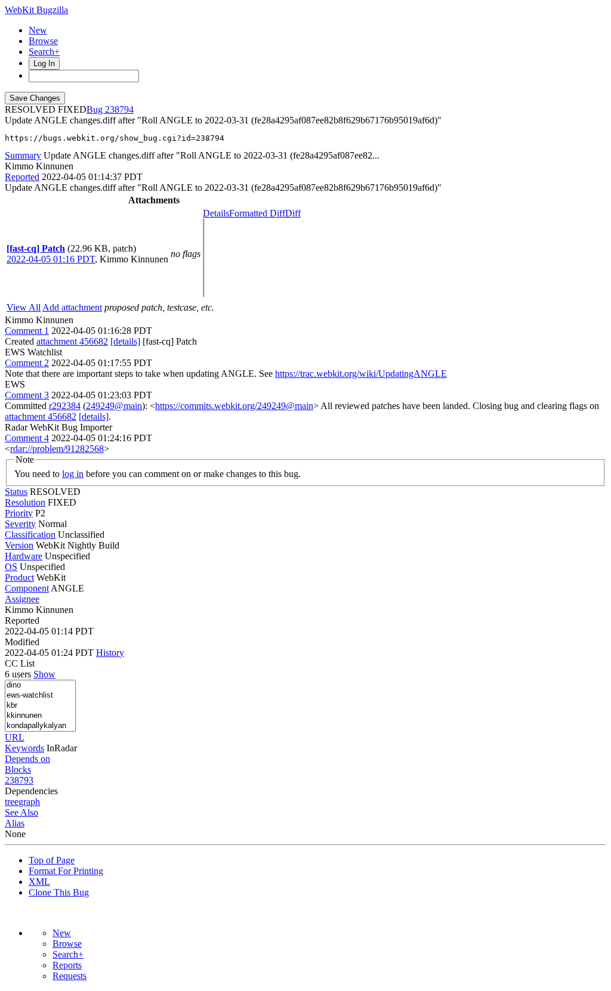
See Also (21, 812)
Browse (43, 41)
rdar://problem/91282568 (57, 449)
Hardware (23, 556)
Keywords (24, 748)
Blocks (18, 769)
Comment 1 (27, 331)
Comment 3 (27, 395)
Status (16, 492)
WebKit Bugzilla (36, 10)
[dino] (40, 685)
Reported (22, 177)
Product (19, 577)
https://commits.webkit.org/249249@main (234, 406)
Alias (14, 823)
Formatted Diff (257, 213)
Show (44, 674)
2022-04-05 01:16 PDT (51, 259)
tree (11, 802)
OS (11, 567)
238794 (119, 109)
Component (27, 588)
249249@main (114, 406)
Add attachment (72, 307)
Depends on (27, 759)
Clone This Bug (59, 892)
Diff (293, 213)
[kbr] (40, 706)
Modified (22, 642)
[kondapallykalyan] (40, 726)
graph (29, 802)
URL (14, 737)
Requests (70, 976)
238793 (19, 780)
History (110, 653)
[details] (125, 341)
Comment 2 (27, 363)
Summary (23, 155)
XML (39, 882)
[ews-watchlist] (40, 695)
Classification (30, 534)
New (38, 30)
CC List (20, 663)
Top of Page (52, 860)
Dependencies (31, 791)
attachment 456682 (72, 341)
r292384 (65, 406)
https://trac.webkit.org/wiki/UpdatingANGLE (361, 373)
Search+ (44, 52)
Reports (67, 965)
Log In (44, 63)
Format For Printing (66, 871)
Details (216, 213)
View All (24, 307)
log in (73, 474)
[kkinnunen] (40, 716)
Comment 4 (27, 438)
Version (19, 545)
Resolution (25, 502)
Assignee (22, 599)
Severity (20, 524)
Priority (19, 513)
